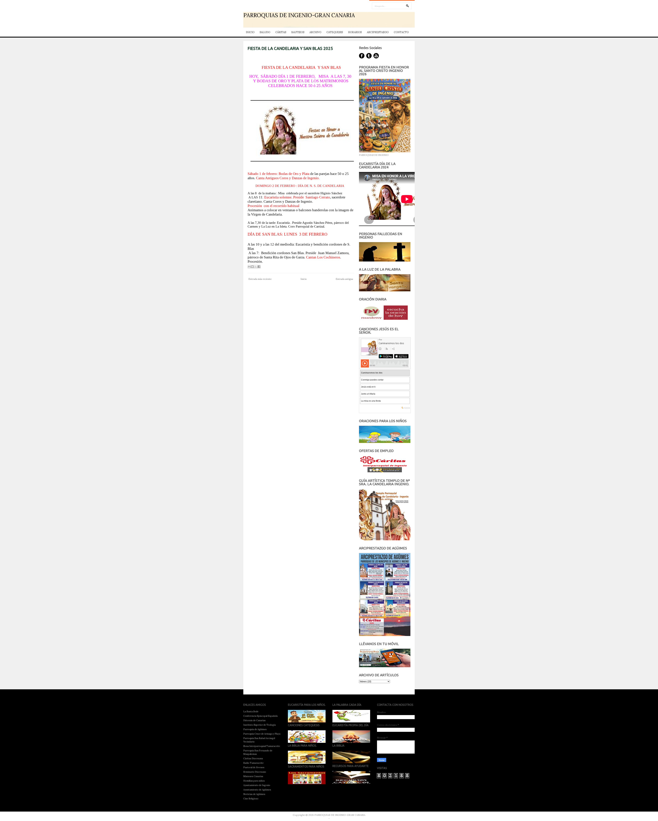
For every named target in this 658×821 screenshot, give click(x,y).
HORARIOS (355, 32)
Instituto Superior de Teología (259, 724)
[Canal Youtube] (376, 55)
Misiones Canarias (253, 776)
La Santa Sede (250, 711)
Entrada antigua (344, 279)
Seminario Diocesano (254, 771)
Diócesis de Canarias (254, 720)
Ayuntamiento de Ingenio (256, 785)
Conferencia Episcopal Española (260, 716)
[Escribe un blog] (252, 266)
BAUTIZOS (297, 32)
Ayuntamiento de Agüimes (257, 789)
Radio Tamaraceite (253, 762)
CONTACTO (401, 32)
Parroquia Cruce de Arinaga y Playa (261, 733)
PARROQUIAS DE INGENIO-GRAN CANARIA (299, 15)
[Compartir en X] (255, 266)
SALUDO (265, 32)
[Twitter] (369, 55)
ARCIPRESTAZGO (378, 32)
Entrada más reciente (260, 279)
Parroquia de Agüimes (255, 729)
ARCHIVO (315, 32)
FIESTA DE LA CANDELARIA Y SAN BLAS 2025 (290, 48)
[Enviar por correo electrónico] (249, 266)
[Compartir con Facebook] (259, 266)
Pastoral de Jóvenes (253, 767)
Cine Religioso (250, 798)
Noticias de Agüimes (254, 794)
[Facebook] (361, 55)
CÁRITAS (280, 32)
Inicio (304, 279)
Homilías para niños (254, 780)
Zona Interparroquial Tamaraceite (261, 746)
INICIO (250, 32)
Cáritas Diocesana (253, 758)
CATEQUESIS (334, 32)
